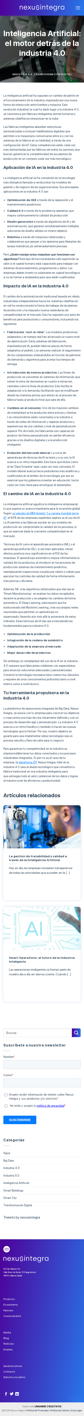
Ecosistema (10, 1304)
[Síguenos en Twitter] (11, 1394)
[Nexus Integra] (42, 7)
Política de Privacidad (37, 1410)
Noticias (8, 1343)
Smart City (10, 1198)
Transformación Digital (53, 74)
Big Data (8, 1160)
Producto (9, 1299)
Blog (6, 1338)
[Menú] (78, 7)
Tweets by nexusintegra (21, 1217)
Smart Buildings (13, 1190)
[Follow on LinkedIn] (17, 1394)
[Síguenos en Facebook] (6, 1394)
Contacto (9, 1371)
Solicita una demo (14, 1377)
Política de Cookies (59, 1410)
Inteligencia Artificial (16, 1183)
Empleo (8, 1349)
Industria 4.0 (22, 74)
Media (7, 1332)
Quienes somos (12, 1366)
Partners (8, 1310)
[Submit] (76, 1032)
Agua (6, 1153)
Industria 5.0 (11, 1175)
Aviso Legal (76, 1410)
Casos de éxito (12, 1316)
